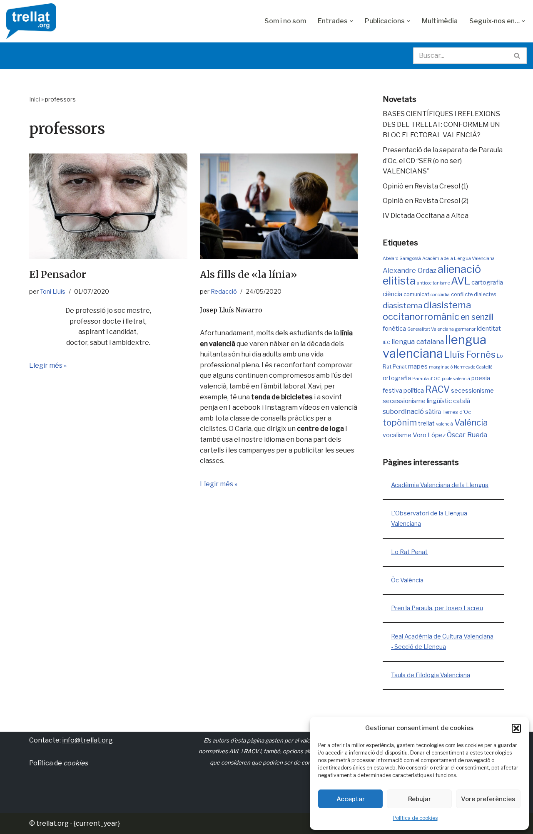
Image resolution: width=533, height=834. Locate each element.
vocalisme (397, 434)
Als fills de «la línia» (248, 274)
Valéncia (471, 422)
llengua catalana (417, 341)
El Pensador (57, 274)
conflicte (462, 294)
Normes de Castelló (473, 367)
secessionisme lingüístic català (426, 401)
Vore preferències (488, 799)
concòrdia (440, 294)
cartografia (487, 282)
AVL (460, 281)
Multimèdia (440, 21)
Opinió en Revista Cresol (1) (425, 186)
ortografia (397, 377)
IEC (386, 342)
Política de (58, 763)
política (413, 390)
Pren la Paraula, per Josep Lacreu (437, 608)
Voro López (429, 435)
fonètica (394, 328)
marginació (441, 367)
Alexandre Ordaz (409, 270)
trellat (426, 423)
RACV (437, 389)
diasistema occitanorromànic (427, 310)
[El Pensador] (108, 206)
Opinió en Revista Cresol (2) (425, 201)
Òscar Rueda (467, 435)
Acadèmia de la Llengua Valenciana (458, 258)
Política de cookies (415, 818)
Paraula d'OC (426, 378)
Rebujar (419, 799)
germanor (465, 329)
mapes (418, 366)
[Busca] (517, 55)
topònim (400, 423)
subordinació (403, 411)
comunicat (416, 294)
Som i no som (285, 21)
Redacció (224, 291)
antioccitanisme (433, 283)
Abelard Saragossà (402, 258)
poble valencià (456, 378)
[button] (516, 728)
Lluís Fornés (470, 354)
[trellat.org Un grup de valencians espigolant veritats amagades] (31, 21)
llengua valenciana (434, 346)
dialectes (485, 294)
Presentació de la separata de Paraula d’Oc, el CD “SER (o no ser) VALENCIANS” (443, 160)
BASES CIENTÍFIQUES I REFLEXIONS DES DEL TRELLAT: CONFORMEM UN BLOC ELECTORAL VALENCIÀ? (441, 124)
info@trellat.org (87, 740)
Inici (34, 99)
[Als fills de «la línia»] (279, 206)
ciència (392, 293)
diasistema (402, 305)
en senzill (477, 317)
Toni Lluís (52, 291)
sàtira (433, 412)
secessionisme (472, 390)
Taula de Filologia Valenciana (430, 675)
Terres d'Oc (456, 412)
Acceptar (350, 799)
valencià (444, 424)
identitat (489, 328)
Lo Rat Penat (409, 552)
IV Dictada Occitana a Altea (425, 216)
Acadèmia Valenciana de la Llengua (439, 485)
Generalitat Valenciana (430, 329)
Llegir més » (48, 365)
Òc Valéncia (407, 580)
